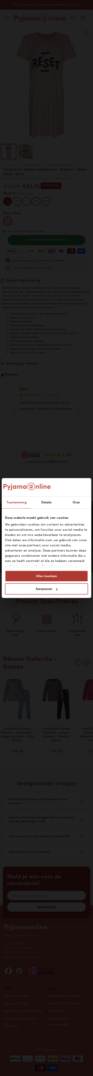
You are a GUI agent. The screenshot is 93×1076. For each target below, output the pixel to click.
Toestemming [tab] (16, 502)
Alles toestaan (46, 576)
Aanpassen (44, 589)
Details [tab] (46, 502)
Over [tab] (76, 502)
